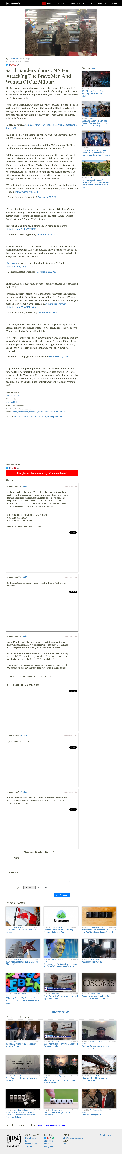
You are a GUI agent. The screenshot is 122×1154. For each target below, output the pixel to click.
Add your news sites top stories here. (52, 1125)
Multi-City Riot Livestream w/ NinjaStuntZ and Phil (94, 1079)
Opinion (100, 3)
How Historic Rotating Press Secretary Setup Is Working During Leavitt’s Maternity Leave (96, 152)
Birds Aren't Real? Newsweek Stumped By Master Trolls (61, 997)
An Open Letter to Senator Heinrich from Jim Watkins (21, 1044)
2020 (79, 3)
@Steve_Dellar (13, 395)
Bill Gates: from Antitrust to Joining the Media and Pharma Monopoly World (60, 965)
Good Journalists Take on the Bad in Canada (21, 930)
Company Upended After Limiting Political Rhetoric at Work (58, 930)
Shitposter (48, 1141)
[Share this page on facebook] (9, 64)
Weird (93, 3)
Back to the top (107, 1135)
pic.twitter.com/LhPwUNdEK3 (21, 229)
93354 (24, 735)
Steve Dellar (14, 58)
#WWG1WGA (35, 416)
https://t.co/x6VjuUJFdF (27, 191)
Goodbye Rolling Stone (91, 1114)
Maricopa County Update (92, 962)
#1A (22, 416)
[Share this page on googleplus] (12, 64)
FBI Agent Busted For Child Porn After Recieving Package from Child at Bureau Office (22, 1000)
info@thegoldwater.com (73, 1138)
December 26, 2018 (46, 271)
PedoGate (62, 3)
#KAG (26, 416)
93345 (24, 577)
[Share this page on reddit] (18, 64)
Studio (107, 3)
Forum (114, 3)
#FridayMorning (47, 416)
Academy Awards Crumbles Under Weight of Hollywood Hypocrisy (97, 997)
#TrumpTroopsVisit (55, 303)
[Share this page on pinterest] (15, 64)
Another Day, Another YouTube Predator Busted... (95, 1047)
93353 (24, 636)
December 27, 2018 (46, 197)
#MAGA (16, 416)
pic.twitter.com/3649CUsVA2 (20, 266)
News (31, 59)
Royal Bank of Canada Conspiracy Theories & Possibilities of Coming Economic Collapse (20, 1114)
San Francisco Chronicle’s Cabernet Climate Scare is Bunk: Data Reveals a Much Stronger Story (95, 183)
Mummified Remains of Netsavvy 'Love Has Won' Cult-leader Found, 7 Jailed (99, 930)
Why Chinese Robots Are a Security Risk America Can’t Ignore (94, 93)
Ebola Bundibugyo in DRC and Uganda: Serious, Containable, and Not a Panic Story (94, 123)
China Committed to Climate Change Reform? (21, 1079)
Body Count (51, 3)
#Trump (58, 416)
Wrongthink (49, 1146)
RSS (64, 1143)
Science (86, 3)
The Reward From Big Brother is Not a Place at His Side (60, 1081)
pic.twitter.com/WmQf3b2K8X (21, 307)
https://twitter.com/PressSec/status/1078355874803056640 (38, 411)
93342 (24, 486)
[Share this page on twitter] (7, 64)
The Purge (71, 3)
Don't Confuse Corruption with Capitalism (57, 1113)
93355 (24, 792)
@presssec (11, 263)
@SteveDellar (13, 402)
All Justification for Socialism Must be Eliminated (22, 963)
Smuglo (47, 1143)
